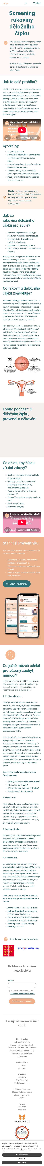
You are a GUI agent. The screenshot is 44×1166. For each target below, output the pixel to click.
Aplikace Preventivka (22, 1042)
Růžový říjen (22, 1056)
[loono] (11, 3)
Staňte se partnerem (22, 1095)
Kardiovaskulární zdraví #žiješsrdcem (22, 1048)
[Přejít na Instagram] (18, 1032)
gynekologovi (15, 478)
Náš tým (22, 1098)
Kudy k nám (22, 1107)
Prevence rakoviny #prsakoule (22, 1045)
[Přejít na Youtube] (26, 1032)
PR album (22, 1077)
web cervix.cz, (32, 191)
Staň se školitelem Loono (22, 1092)
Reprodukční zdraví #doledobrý (22, 1051)
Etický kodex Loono (22, 1083)
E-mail (11, 980)
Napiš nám (22, 1110)
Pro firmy (22, 1065)
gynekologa (28, 48)
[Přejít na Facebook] (11, 1032)
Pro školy (22, 1068)
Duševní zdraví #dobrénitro (22, 1054)
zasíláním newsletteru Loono (22, 994)
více (22, 1149)
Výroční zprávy (22, 1080)
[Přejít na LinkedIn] (33, 1032)
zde (27, 488)
